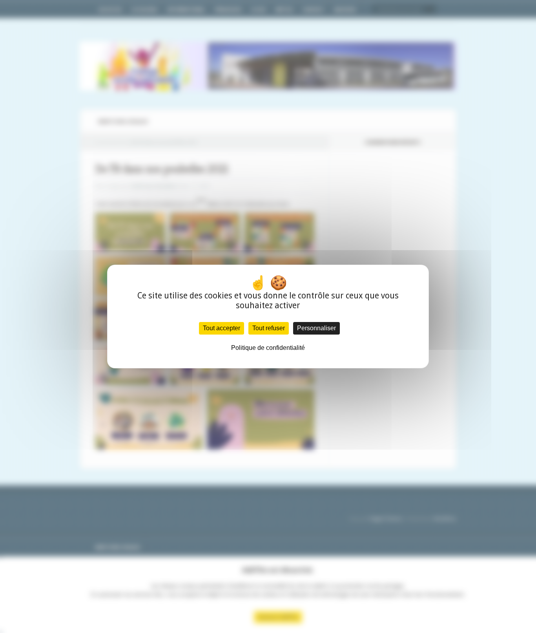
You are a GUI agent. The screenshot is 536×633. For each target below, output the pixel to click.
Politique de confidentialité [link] (268, 347)
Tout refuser (268, 328)
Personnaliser (316, 328)
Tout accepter (221, 328)
